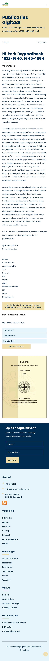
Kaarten (5, 595)
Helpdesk (6, 535)
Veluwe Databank (10, 558)
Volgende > (42, 42)
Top (45, 654)
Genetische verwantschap (14, 622)
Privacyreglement (10, 539)
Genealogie (16, 28)
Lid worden (7, 518)
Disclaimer (24, 650)
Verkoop (5, 531)
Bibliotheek (7, 563)
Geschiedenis (8, 599)
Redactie (6, 526)
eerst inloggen (34, 307)
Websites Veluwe (9, 608)
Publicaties (7, 567)
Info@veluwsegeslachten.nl (18, 489)
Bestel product (16, 346)
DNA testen (7, 627)
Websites (6, 580)
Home (4, 28)
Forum (5, 543)
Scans (5, 575)
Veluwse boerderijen (11, 603)
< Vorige (5, 42)
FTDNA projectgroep (11, 631)
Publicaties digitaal (33, 28)
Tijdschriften (7, 571)
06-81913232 (11, 484)
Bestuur (5, 522)
